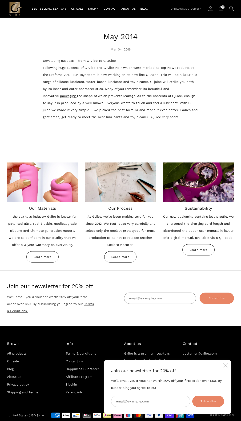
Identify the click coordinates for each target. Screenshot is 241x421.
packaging (68, 96)
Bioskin (71, 384)
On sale (77, 8)
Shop (92, 8)
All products (17, 353)
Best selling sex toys (49, 8)
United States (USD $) (185, 9)
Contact (110, 8)
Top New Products (175, 68)
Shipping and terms (22, 392)
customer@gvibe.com (200, 353)
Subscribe (208, 401)
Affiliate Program (79, 377)
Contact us (74, 361)
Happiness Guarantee (83, 369)
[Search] (231, 8)
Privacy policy (18, 384)
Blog (144, 8)
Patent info (74, 392)
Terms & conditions (81, 353)
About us (128, 8)
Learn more (42, 257)
